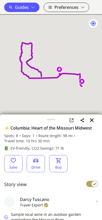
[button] (21, 7)
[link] (71, 120)
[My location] (93, 23)
